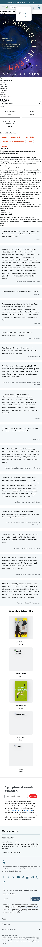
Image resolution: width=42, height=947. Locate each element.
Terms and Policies (9, 929)
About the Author (6, 215)
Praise (2, 225)
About (4, 919)
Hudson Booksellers (18, 141)
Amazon (4, 137)
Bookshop (5, 141)
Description (4, 149)
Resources (6, 924)
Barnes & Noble (15, 137)
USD (24, 13)
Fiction (2, 213)
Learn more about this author (11, 852)
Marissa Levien (7, 80)
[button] (21, 78)
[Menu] (3, 7)
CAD (24, 17)
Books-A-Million (29, 137)
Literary (9, 213)
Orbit (2, 92)
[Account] (34, 7)
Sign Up (33, 796)
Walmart (4, 146)
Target (30, 141)
